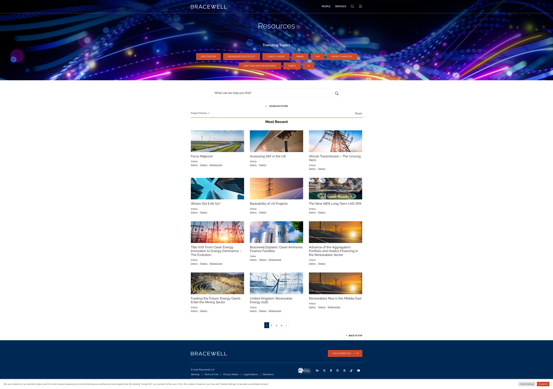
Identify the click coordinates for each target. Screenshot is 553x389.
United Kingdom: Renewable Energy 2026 (271, 300)
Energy (194, 165)
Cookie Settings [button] (527, 384)
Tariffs (292, 66)
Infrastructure (216, 165)
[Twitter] (324, 370)
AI (308, 66)
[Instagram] (337, 370)
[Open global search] (352, 6)
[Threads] (344, 370)
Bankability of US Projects (269, 203)
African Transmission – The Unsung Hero (335, 158)
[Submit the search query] (337, 93)
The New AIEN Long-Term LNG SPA (335, 203)
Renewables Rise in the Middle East (335, 298)
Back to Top (355, 335)
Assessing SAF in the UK (268, 156)
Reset (358, 113)
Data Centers (208, 56)
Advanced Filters (278, 106)
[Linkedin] (317, 370)
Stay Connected (342, 353)
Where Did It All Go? (205, 203)
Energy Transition (342, 56)
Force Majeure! (202, 156)
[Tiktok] (351, 370)
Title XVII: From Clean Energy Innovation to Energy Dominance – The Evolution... (216, 251)
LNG (318, 56)
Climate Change (276, 56)
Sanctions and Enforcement (260, 66)
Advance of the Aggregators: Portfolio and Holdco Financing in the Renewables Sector (333, 251)
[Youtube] (358, 370)
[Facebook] (331, 370)
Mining (300, 56)
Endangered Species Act (241, 56)
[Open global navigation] (360, 6)
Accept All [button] (543, 384)
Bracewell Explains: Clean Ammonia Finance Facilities (276, 249)
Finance (204, 165)
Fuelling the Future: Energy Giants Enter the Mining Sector (215, 300)
